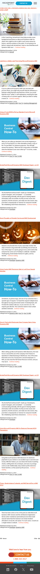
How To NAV (18, 156)
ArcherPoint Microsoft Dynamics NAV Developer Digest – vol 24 (19, 165)
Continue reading (20, 47)
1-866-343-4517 (20, 559)
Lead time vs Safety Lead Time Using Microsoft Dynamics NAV (18, 61)
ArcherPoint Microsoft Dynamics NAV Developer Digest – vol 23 (19, 375)
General (11, 52)
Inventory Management (30, 103)
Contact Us (23, 3)
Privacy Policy (30, 565)
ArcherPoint (8, 3)
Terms (21, 565)
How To (20, 103)
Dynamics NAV (13, 103)
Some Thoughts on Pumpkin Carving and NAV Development (18, 218)
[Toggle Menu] (35, 3)
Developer (12, 209)
